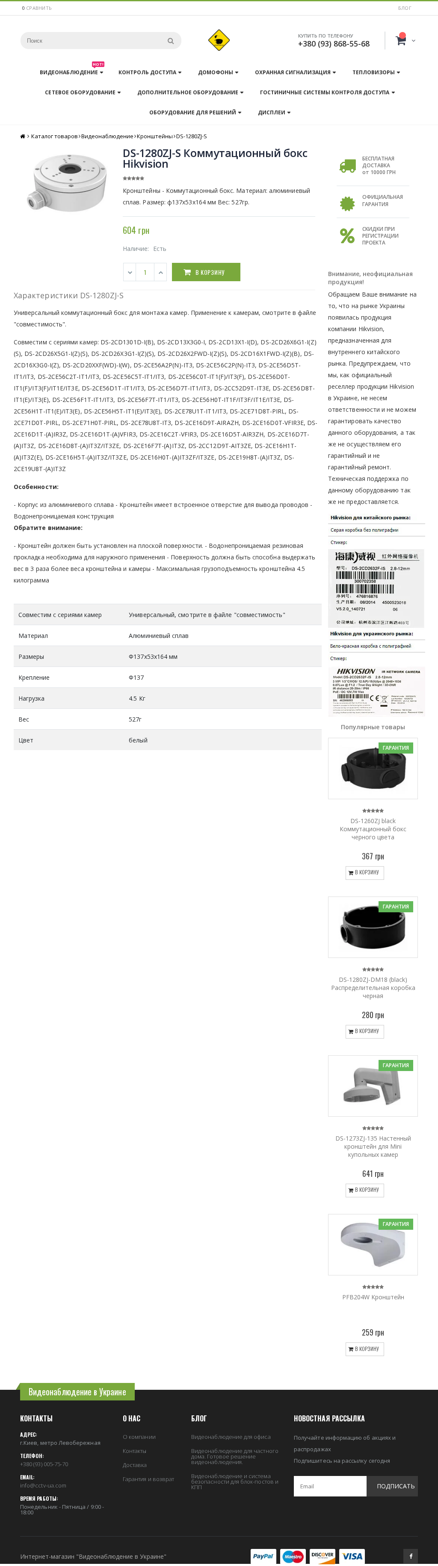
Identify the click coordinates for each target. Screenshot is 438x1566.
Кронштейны (155, 136)
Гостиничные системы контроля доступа (324, 92)
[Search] (170, 40)
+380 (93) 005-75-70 (44, 1464)
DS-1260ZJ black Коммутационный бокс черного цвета (373, 829)
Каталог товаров (54, 136)
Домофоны (215, 72)
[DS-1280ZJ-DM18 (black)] (373, 927)
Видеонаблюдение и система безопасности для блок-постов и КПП (234, 1481)
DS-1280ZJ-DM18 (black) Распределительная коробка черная (373, 987)
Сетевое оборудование (80, 92)
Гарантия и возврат (148, 1479)
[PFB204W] (373, 1245)
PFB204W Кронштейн (373, 1297)
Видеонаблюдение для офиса (231, 1437)
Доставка (135, 1465)
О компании (139, 1437)
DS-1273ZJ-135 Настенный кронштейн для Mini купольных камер (373, 1146)
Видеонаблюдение (72, 70)
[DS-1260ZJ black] (373, 768)
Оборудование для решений (192, 112)
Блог (404, 8)
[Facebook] (410, 1556)
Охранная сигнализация (293, 72)
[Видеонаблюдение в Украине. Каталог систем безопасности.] (219, 40)
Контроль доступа (147, 72)
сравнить (39, 8)
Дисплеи (271, 112)
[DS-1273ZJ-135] (373, 1086)
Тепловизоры (373, 72)
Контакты (135, 1451)
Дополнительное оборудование (187, 92)
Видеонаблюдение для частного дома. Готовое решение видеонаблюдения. (234, 1456)
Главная (23, 136)
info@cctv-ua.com (43, 1485)
